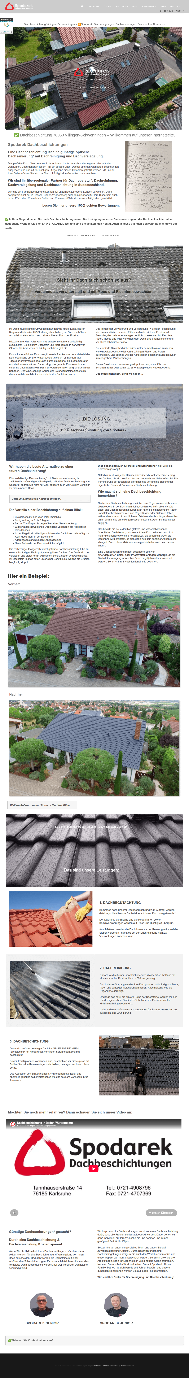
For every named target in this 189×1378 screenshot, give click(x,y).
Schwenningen (152, 223)
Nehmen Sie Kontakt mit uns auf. (32, 1340)
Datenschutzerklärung (111, 1366)
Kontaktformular (127, 1366)
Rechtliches (96, 1366)
